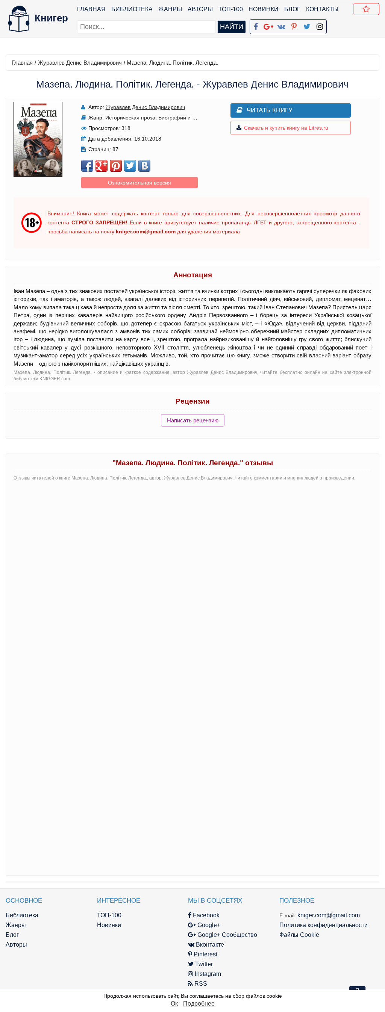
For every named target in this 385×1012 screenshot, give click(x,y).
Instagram (207, 974)
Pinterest (204, 954)
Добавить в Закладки (366, 9)
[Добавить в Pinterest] (116, 166)
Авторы (200, 9)
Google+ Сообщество (226, 935)
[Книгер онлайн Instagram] (319, 25)
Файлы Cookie (299, 935)
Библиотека (132, 9)
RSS (200, 983)
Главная (91, 9)
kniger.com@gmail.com (328, 915)
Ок (174, 1003)
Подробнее (199, 1003)
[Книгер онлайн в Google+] (268, 25)
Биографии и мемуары (186, 118)
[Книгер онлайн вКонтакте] (281, 25)
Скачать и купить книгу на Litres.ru (286, 128)
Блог (292, 9)
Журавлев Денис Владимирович (80, 62)
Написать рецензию (192, 420)
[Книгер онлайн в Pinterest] (294, 25)
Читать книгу (270, 110)
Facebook (205, 915)
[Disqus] (192, 581)
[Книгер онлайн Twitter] (306, 25)
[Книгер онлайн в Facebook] (255, 25)
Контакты (322, 9)
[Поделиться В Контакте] (144, 166)
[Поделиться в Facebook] (87, 166)
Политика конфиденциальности (323, 925)
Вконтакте (209, 944)
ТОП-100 (230, 9)
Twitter (203, 964)
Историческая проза (130, 118)
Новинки (264, 9)
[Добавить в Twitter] (130, 166)
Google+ (208, 925)
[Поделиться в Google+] (101, 166)
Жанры (170, 9)
